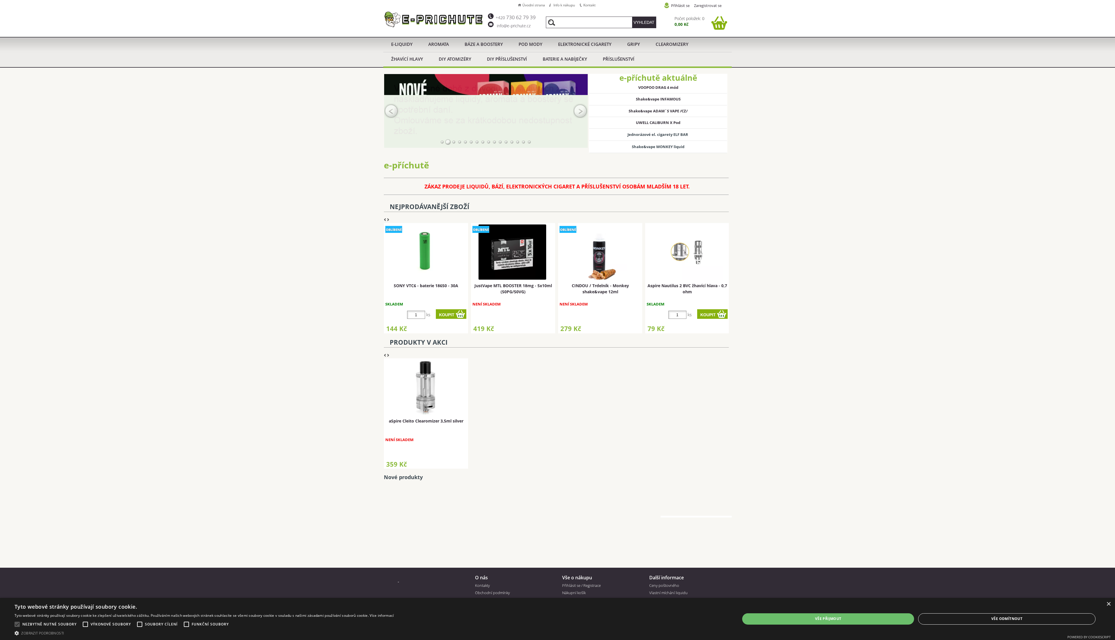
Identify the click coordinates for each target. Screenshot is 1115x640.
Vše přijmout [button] (828, 618)
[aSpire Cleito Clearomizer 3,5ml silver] (425, 387)
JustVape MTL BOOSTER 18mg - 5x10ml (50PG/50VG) (513, 288)
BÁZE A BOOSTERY (484, 44)
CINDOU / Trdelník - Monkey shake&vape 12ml (600, 288)
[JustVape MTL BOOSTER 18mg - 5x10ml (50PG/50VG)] (512, 252)
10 (494, 142)
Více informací (382, 615)
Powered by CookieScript (1089, 637)
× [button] (1108, 604)
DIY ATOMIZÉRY (455, 59)
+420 (516, 17)
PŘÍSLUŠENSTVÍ (618, 59)
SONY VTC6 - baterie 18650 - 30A (426, 285)
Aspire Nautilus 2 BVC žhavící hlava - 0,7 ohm (687, 288)
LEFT (391, 111)
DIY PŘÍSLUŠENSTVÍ (507, 59)
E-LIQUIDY (402, 44)
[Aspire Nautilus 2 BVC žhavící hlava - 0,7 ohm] (686, 252)
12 (506, 142)
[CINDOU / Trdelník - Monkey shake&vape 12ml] (599, 252)
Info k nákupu (564, 5)
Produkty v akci (418, 342)
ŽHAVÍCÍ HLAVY (407, 59)
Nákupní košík (574, 592)
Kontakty (482, 585)
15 (523, 142)
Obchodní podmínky (492, 592)
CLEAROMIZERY (672, 44)
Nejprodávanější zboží (429, 206)
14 (518, 142)
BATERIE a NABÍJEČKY (565, 59)
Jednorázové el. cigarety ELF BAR (658, 134)
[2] (448, 142)
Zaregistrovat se (708, 5)
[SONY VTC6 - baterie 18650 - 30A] (425, 252)
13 (512, 142)
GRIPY (633, 44)
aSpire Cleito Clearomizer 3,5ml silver (426, 421)
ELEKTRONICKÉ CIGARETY (585, 44)
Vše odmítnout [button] (1006, 618)
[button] (204, 633)
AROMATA (438, 44)
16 (529, 142)
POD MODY (530, 44)
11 (500, 142)
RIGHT (580, 111)
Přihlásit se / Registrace (581, 585)
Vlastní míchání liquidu (668, 592)
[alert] (557, 619)
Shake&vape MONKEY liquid (658, 146)
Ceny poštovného (664, 585)
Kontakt (589, 5)
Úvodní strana (533, 5)
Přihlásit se (680, 5)
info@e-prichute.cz (513, 25)
